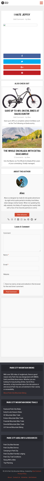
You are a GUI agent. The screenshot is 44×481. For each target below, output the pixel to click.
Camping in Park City (10, 451)
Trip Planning (8, 463)
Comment (7, 233)
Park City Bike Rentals (11, 445)
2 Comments (18, 157)
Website (6, 274)
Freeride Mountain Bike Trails (13, 421)
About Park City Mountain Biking (14, 393)
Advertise (24, 477)
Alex (29, 19)
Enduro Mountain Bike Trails (13, 418)
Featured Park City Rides (12, 409)
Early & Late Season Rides (12, 412)
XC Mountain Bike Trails (11, 415)
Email (5, 265)
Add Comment (18, 19)
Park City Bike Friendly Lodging (14, 454)
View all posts (22, 215)
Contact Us (16, 477)
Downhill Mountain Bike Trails (13, 424)
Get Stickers (32, 477)
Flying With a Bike (9, 460)
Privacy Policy (22, 473)
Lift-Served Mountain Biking (13, 427)
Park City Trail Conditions (12, 457)
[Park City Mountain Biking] (5, 2)
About (10, 477)
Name (6, 255)
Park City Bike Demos (11, 448)
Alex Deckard (36, 471)
